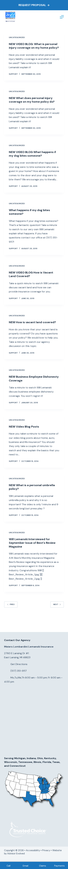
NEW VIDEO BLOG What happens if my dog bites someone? (32, 154)
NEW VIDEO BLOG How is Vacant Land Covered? (31, 274)
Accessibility (33, 850)
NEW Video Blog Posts (24, 427)
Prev (12, 604)
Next (55, 604)
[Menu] (62, 17)
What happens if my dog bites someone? (29, 212)
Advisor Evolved (16, 853)
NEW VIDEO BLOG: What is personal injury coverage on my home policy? (34, 46)
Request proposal (32, 5)
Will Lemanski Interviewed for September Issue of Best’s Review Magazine (32, 542)
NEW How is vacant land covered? (32, 322)
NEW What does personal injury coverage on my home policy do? (32, 100)
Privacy (46, 850)
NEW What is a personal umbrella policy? (32, 487)
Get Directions (18, 664)
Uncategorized (17, 37)
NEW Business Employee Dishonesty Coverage (34, 378)
